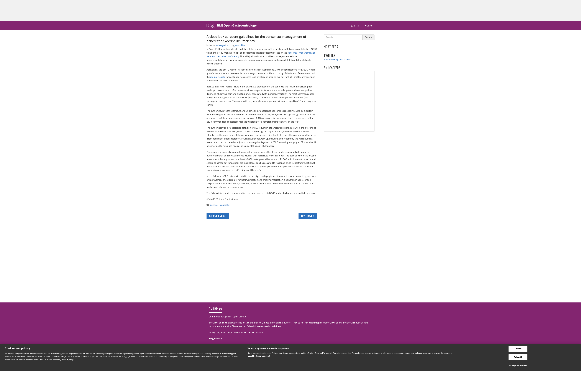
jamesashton (240, 45)
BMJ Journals (215, 338)
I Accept (518, 349)
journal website (217, 77)
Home (368, 25)
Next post (306, 216)
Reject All (518, 357)
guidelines (214, 205)
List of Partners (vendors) (259, 356)
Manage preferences (518, 365)
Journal (355, 25)
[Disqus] (262, 259)
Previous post (218, 216)
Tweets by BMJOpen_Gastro (337, 59)
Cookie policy (68, 360)
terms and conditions (269, 326)
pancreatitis (225, 205)
